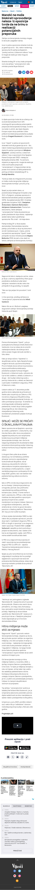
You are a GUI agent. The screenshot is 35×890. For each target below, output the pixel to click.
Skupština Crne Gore (10, 767)
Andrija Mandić (25, 767)
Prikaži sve (17, 851)
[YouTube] (17, 757)
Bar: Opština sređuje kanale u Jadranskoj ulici (18, 834)
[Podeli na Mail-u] (31, 72)
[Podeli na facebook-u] (20, 72)
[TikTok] (27, 757)
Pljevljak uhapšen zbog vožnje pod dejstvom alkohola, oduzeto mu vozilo (17, 822)
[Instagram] (22, 757)
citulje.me (13, 2)
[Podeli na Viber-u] (27, 72)
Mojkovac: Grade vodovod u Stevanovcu (18, 828)
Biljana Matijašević (11, 110)
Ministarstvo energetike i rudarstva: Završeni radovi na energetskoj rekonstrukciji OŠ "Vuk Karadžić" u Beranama (16, 842)
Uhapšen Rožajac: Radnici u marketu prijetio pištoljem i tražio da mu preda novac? (17, 814)
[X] (13, 757)
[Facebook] (8, 757)
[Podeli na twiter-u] (23, 72)
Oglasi (20, 2)
